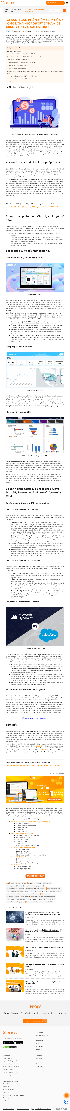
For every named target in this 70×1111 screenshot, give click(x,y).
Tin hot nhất (13, 883)
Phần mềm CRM (11, 891)
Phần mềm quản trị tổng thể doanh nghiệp (19, 899)
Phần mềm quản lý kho (13, 894)
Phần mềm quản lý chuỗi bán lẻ (30, 894)
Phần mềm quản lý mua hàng (53, 891)
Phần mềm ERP (48, 902)
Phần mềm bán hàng (37, 891)
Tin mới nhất (22, 883)
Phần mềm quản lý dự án (54, 888)
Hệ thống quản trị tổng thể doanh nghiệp (43, 896)
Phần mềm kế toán (23, 891)
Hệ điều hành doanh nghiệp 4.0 (15, 902)
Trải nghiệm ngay (54, 3)
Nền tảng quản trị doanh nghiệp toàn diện (39, 883)
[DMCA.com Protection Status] (10, 1048)
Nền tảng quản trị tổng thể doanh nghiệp (44, 899)
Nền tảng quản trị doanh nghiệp (16, 886)
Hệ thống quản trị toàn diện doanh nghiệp (18, 896)
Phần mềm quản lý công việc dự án (35, 888)
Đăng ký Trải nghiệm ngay (35, 1021)
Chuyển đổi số (45, 894)
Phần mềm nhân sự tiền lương (15, 888)
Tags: (7, 883)
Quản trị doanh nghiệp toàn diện (36, 886)
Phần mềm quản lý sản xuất (34, 902)
